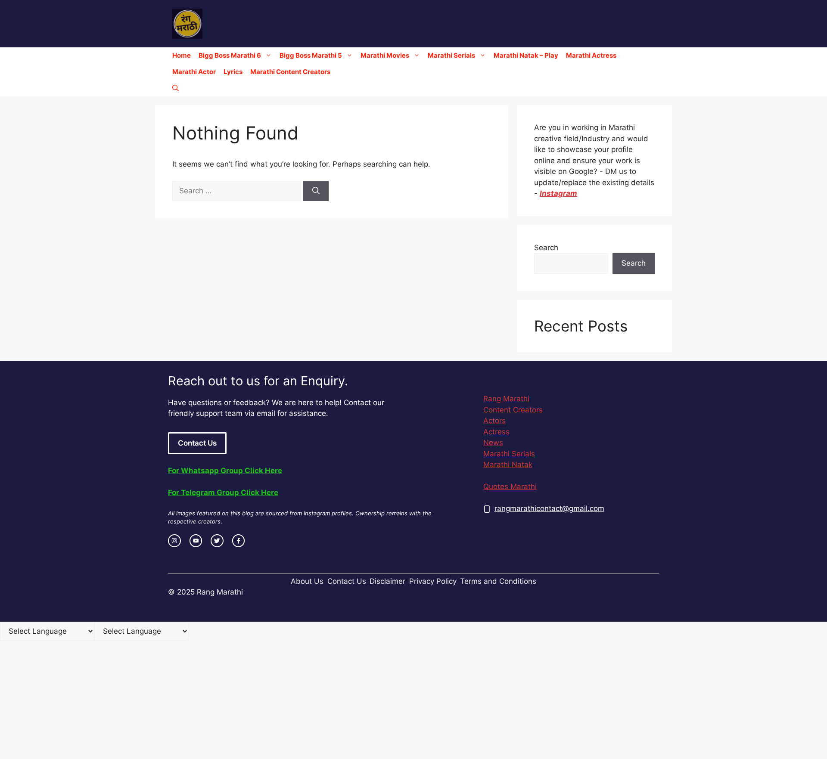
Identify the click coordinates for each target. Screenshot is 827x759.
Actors (494, 420)
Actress (496, 432)
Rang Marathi (506, 398)
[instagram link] (174, 540)
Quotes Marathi (510, 486)
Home (181, 55)
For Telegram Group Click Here (223, 492)
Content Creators (513, 410)
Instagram (558, 193)
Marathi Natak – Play (526, 55)
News (493, 442)
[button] (175, 88)
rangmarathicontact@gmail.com (549, 508)
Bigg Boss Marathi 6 (230, 55)
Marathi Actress (591, 55)
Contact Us (197, 443)
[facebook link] (238, 540)
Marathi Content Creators (290, 72)
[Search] (316, 191)
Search (546, 247)
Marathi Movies (385, 55)
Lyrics (233, 72)
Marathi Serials (451, 55)
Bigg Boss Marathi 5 (311, 55)
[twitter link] (217, 540)
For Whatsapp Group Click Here (225, 470)
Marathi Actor (194, 72)
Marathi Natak (507, 464)
